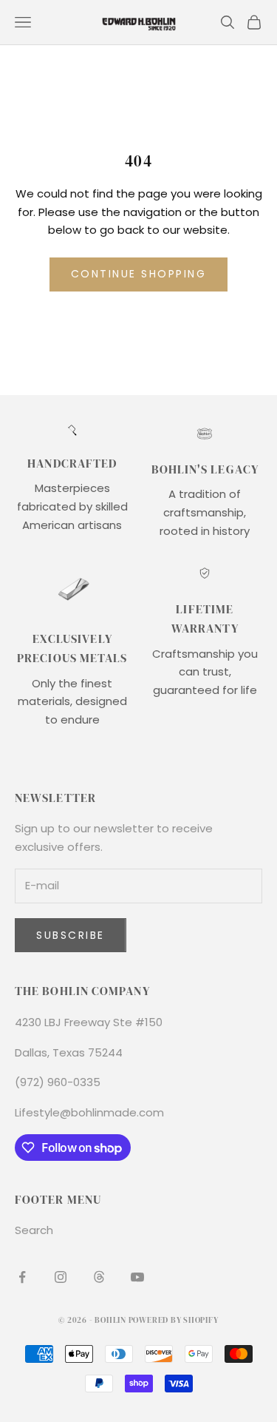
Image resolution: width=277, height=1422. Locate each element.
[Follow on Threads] (99, 1277)
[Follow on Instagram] (60, 1277)
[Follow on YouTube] (137, 1277)
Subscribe (70, 935)
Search (34, 1230)
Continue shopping (139, 273)
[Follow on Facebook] (22, 1277)
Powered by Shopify (174, 1320)
